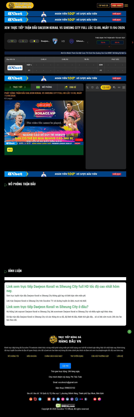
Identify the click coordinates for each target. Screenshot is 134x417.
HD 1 (10, 150)
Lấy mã (65, 366)
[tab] (17, 87)
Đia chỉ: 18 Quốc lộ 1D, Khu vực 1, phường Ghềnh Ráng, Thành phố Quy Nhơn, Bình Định (69, 393)
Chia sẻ (72, 87)
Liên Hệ (120, 356)
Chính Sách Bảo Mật (53, 356)
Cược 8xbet (117, 5)
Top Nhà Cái (103, 5)
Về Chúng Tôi (13, 356)
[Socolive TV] (20, 5)
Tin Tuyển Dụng (77, 356)
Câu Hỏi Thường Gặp (100, 356)
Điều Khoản (32, 356)
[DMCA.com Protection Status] (65, 406)
